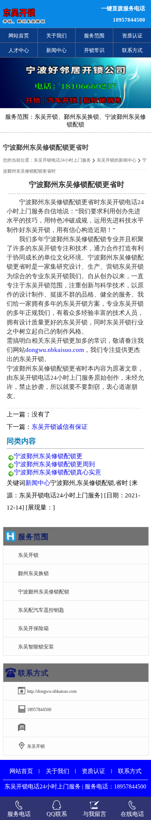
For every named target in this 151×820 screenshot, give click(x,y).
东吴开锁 (28, 555)
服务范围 (94, 35)
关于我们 (56, 35)
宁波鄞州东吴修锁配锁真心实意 (57, 472)
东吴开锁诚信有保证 (60, 426)
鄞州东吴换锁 (33, 573)
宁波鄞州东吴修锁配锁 (43, 592)
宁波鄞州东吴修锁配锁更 (48, 456)
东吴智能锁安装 (36, 647)
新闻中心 (56, 50)
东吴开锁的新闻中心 (116, 160)
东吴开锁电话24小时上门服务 (62, 160)
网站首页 (18, 35)
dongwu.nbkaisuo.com (54, 349)
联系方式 (132, 50)
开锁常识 (94, 50)
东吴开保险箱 (33, 628)
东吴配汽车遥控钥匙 (41, 610)
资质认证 (132, 35)
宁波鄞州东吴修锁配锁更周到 (54, 464)
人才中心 (18, 50)
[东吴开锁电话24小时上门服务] (46, 14)
